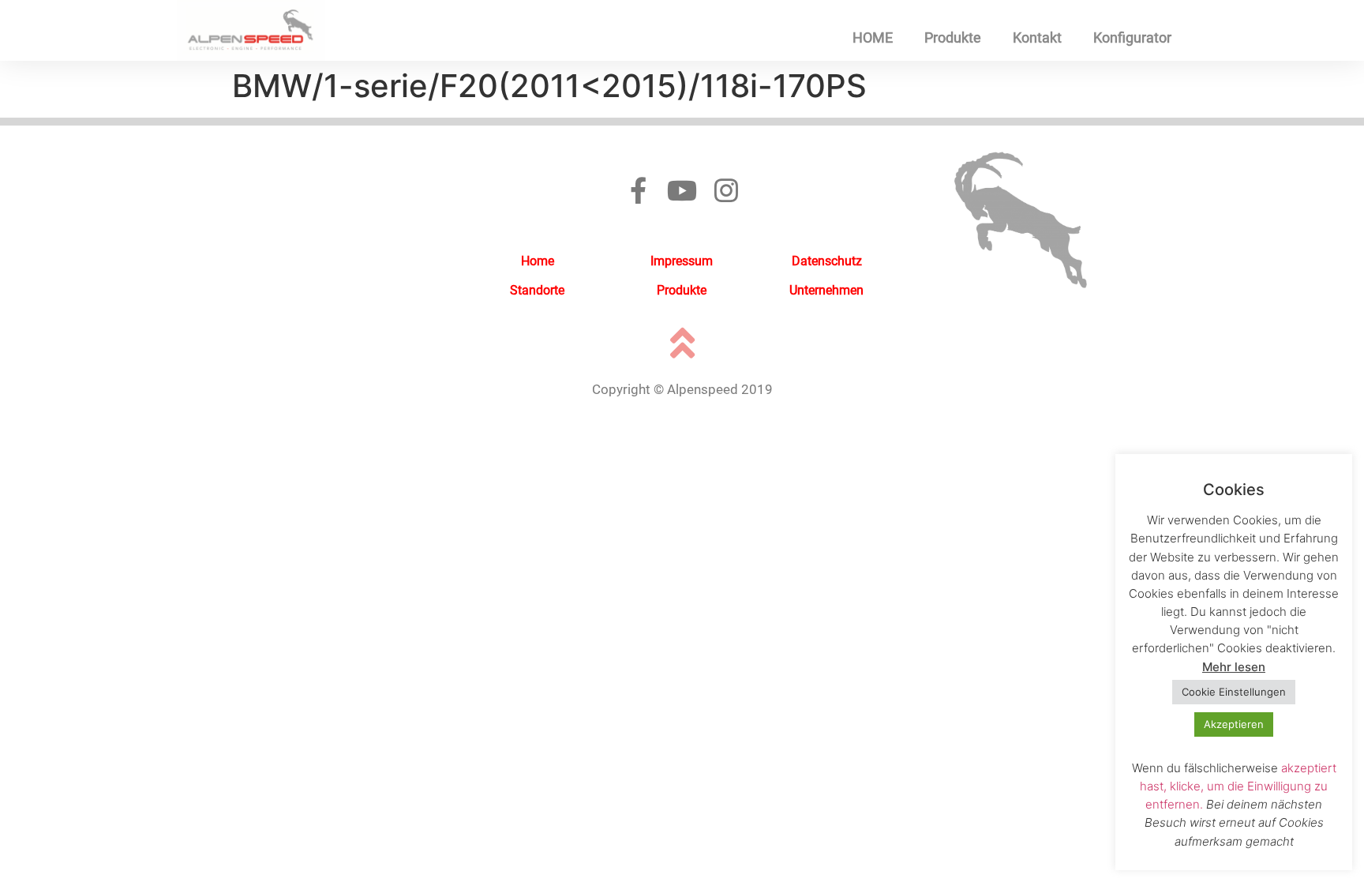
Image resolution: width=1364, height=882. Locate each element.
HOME (872, 37)
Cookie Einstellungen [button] (1234, 691)
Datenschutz (827, 260)
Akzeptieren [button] (1234, 724)
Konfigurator (1132, 37)
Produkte (952, 37)
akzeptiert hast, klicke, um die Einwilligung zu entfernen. (1238, 786)
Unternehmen (826, 290)
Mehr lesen (1233, 666)
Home (537, 260)
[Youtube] (682, 190)
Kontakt (1037, 37)
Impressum (681, 260)
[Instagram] (726, 190)
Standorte (537, 290)
